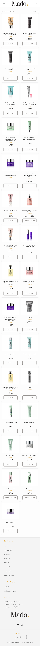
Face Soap (29, 489)
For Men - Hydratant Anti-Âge (10, 68)
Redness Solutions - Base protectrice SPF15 (29, 138)
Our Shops (7, 554)
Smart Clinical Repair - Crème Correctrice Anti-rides (10, 319)
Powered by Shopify (28, 642)
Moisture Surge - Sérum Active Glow (29, 211)
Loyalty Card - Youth (10, 591)
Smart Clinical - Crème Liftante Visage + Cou (10, 174)
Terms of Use (8, 567)
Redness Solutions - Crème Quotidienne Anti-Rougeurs (11, 139)
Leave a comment (9, 575)
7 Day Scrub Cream (10, 455)
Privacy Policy (8, 571)
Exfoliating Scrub (29, 422)
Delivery (6, 562)
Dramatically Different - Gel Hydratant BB (10, 34)
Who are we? (8, 550)
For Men (29, 317)
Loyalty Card (7, 587)
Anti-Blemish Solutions (10, 354)
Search (6, 546)
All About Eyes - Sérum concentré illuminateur (29, 103)
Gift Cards (7, 558)
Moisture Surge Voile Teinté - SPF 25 (10, 245)
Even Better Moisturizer (29, 455)
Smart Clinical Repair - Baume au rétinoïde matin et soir (29, 246)
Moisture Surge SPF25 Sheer (29, 282)
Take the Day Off (10, 522)
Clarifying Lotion (11, 489)
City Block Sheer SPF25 (10, 422)
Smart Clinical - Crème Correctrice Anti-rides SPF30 (29, 175)
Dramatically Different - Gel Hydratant (10, 388)
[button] (4, 3)
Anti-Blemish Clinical (29, 354)
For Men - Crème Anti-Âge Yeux (29, 34)
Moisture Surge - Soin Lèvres (10, 211)
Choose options (29, 221)
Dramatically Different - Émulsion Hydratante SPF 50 (10, 283)
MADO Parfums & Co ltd (17, 642)
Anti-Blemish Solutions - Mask (29, 68)
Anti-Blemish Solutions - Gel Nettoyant (10, 103)
